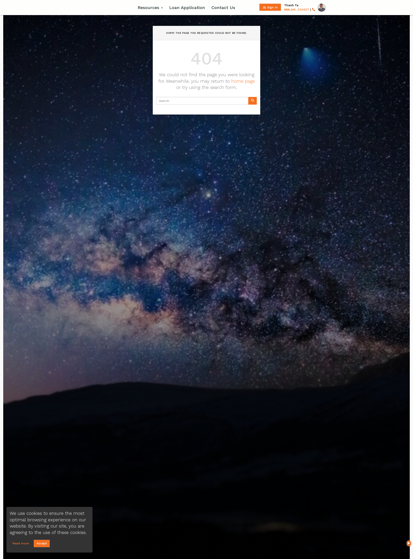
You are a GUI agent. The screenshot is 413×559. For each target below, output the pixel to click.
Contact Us (223, 7)
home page (243, 81)
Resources (149, 7)
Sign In (270, 7)
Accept (42, 543)
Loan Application (187, 7)
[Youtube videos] (409, 543)
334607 (296, 9)
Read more (20, 543)
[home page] (107, 7)
